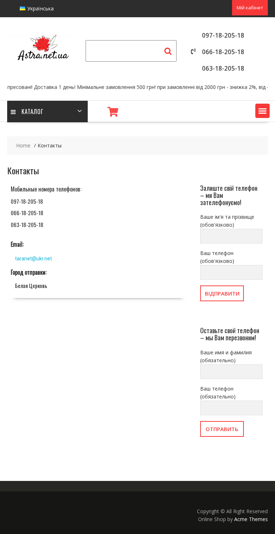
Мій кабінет (250, 7)
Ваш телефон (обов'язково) (217, 257)
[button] (262, 111)
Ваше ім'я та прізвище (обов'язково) (227, 220)
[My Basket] (112, 112)
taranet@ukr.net (33, 258)
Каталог (32, 111)
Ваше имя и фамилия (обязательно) (226, 356)
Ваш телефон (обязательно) (218, 392)
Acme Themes (251, 519)
